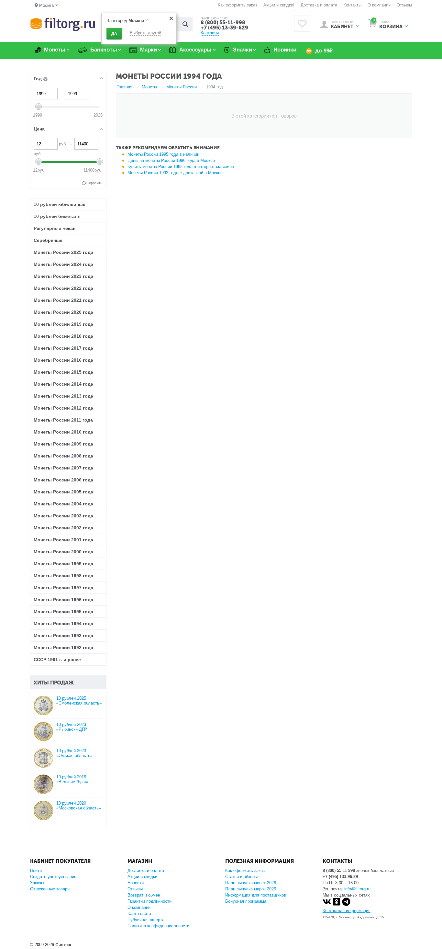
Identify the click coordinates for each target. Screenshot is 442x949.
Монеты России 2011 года (63, 420)
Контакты (352, 5)
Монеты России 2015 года (63, 372)
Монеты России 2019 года (63, 324)
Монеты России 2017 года (63, 348)
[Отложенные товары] (302, 24)
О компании (379, 5)
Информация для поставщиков (255, 895)
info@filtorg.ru (357, 889)
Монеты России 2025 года (63, 252)
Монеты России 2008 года (63, 455)
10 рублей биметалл (57, 216)
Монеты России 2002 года (63, 527)
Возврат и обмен (143, 895)
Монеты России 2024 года (63, 264)
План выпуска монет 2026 (250, 882)
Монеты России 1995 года (63, 611)
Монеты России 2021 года (63, 300)
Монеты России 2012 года (63, 408)
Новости (135, 882)
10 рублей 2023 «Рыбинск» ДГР (71, 727)
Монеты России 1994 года (63, 623)
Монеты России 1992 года (63, 647)
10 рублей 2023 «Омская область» (74, 753)
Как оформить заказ (237, 5)
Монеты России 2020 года (63, 312)
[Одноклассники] (336, 904)
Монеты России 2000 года (63, 551)
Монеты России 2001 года (63, 539)
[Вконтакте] (327, 904)
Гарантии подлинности (149, 901)
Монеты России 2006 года (63, 479)
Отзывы (404, 5)
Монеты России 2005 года (63, 491)
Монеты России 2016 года (63, 360)
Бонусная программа (245, 901)
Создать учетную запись (54, 876)
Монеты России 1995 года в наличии (163, 154)
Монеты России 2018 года (63, 336)
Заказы (37, 882)
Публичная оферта (145, 919)
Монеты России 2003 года (63, 515)
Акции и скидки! (278, 5)
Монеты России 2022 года (63, 288)
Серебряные (48, 240)
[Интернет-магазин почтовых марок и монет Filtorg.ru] (62, 24)
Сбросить (94, 183)
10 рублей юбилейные (59, 204)
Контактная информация (346, 910)
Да (114, 33)
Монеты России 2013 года (63, 396)
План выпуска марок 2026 (250, 889)
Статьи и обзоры (241, 876)
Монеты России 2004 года (63, 503)
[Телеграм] (346, 904)
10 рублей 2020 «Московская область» (78, 805)
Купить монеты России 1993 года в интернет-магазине (180, 166)
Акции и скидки (142, 876)
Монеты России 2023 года (63, 276)
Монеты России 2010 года (63, 432)
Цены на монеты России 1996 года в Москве (171, 160)
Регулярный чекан (54, 228)
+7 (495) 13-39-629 (224, 28)
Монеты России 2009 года (63, 443)
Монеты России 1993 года (63, 635)
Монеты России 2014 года (63, 384)
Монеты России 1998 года (63, 575)
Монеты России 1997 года (63, 587)
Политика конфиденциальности (158, 925)
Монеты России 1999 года (63, 563)
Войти (36, 870)
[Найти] (185, 24)
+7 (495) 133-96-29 (340, 876)
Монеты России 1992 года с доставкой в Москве (175, 172)
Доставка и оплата (319, 5)
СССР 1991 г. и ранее (57, 659)
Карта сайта (139, 913)
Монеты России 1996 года (63, 599)
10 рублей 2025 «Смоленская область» (79, 701)
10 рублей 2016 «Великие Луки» (72, 779)
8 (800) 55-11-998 (223, 22)
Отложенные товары (50, 889)
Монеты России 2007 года (63, 467)
